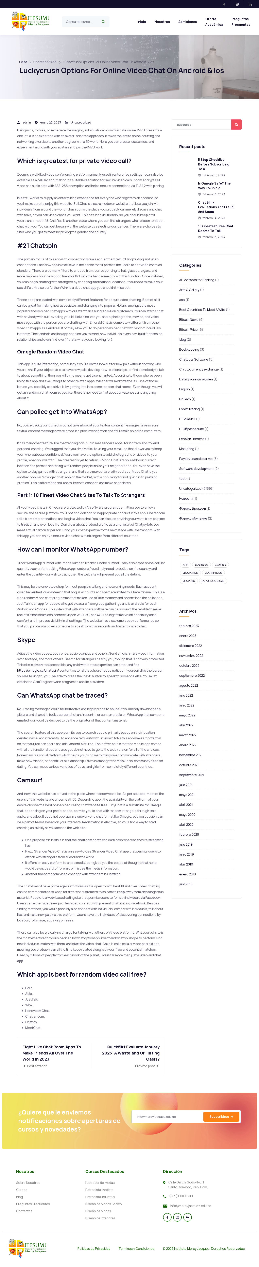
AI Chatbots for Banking (196, 280)
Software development (196, 468)
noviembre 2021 (191, 755)
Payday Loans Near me (196, 458)
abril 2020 (186, 824)
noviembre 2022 (191, 655)
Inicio (141, 21)
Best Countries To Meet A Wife (202, 309)
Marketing (186, 449)
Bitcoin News (188, 319)
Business (201, 564)
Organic (189, 581)
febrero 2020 (189, 834)
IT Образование (191, 429)
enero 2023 (187, 636)
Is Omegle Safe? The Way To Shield (214, 185)
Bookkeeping (189, 349)
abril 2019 (186, 864)
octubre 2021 (189, 765)
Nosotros (162, 21)
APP (185, 564)
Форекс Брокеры (192, 508)
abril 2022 (186, 725)
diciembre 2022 (190, 645)
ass (182, 299)
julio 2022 (186, 695)
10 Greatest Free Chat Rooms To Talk (215, 228)
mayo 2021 (187, 794)
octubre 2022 (189, 665)
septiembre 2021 (191, 775)
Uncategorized (81, 122)
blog (182, 339)
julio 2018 (185, 884)
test (182, 478)
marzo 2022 (187, 735)
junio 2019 (186, 854)
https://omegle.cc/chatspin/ (38, 670)
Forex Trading (189, 409)
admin (27, 122)
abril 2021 (186, 804)
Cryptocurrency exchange (199, 369)
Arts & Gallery (189, 290)
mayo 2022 (187, 715)
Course (220, 564)
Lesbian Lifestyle (191, 439)
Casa (23, 62)
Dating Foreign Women (196, 379)
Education (190, 572)
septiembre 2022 (192, 675)
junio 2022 (186, 705)
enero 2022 (187, 745)
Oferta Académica (214, 22)
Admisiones (187, 21)
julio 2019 (186, 844)
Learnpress (213, 572)
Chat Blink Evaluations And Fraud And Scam (216, 207)
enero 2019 (187, 874)
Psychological (213, 581)
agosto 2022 (188, 685)
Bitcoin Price (188, 329)
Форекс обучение (193, 518)
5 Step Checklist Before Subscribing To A (213, 164)
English (184, 389)
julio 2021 (185, 785)
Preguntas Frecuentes (241, 22)
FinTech (185, 399)
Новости (186, 498)
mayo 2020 (187, 814)
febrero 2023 (189, 626)
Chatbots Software (193, 359)
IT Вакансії (187, 419)
